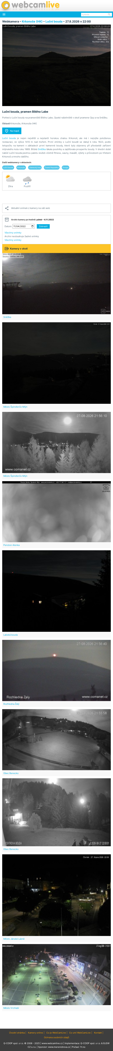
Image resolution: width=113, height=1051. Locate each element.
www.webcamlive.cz (52, 1043)
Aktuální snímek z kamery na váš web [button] (27, 208)
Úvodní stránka (17, 1032)
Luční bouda (53, 21)
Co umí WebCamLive (80, 1032)
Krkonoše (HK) (32, 21)
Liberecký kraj (35, 167)
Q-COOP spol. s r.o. (90, 1043)
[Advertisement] (56, 197)
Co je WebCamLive (56, 1032)
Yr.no (82, 1047)
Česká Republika (52, 167)
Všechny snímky (13, 232)
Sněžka (42, 149)
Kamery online (35, 1032)
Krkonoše (21, 167)
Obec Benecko (11, 773)
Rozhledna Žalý (11, 704)
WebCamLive (30, 5)
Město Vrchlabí (11, 1008)
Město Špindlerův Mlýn (15, 406)
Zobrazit (43, 226)
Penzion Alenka (11, 545)
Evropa (65, 167)
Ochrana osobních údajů (56, 1037)
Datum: (8, 226)
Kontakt (98, 1032)
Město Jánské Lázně (14, 938)
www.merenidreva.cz (59, 1047)
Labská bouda (10, 634)
